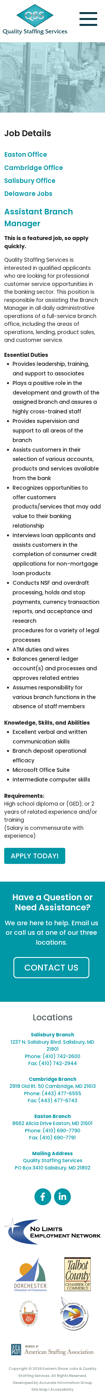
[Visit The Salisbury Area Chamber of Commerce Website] (29, 1313)
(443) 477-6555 (61, 1093)
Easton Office (25, 154)
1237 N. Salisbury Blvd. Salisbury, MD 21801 (52, 1046)
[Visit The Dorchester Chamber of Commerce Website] (30, 1274)
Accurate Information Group (65, 1382)
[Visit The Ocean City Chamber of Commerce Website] (73, 1313)
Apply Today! (35, 856)
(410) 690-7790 (61, 1130)
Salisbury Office (29, 180)
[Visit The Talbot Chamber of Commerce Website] (77, 1274)
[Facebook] (42, 1196)
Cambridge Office (33, 167)
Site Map (39, 1389)
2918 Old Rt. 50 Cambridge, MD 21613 (53, 1086)
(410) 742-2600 (61, 1056)
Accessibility (62, 1389)
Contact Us (51, 968)
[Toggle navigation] (88, 19)
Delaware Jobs (28, 193)
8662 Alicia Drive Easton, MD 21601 (52, 1123)
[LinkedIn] (62, 1196)
